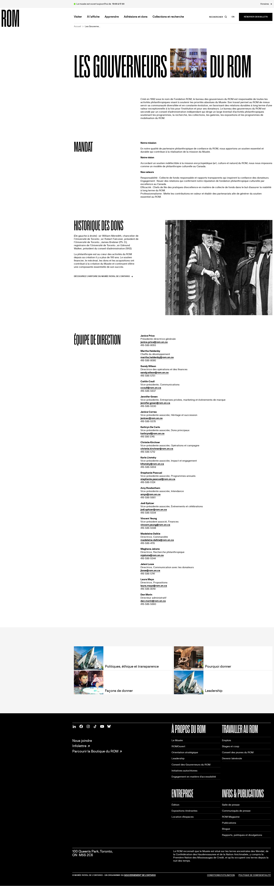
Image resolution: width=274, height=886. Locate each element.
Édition (175, 804)
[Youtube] (102, 726)
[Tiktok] (95, 726)
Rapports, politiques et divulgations (242, 835)
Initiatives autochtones (184, 770)
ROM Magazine (231, 816)
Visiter (78, 16)
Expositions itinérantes (184, 810)
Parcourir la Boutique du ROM (95, 751)
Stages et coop (230, 746)
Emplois (226, 740)
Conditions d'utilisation (221, 875)
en (233, 17)
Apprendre (112, 16)
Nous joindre (82, 741)
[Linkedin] (74, 726)
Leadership (178, 758)
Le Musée (177, 740)
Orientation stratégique (185, 752)
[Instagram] (88, 726)
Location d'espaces (183, 816)
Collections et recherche (168, 16)
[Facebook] (81, 726)
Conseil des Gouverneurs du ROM (191, 764)
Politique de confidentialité (254, 875)
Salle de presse (231, 804)
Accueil (77, 26)
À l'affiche (93, 16)
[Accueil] (17, 18)
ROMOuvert (178, 746)
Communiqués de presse (236, 810)
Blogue (226, 828)
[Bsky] (109, 726)
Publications (229, 822)
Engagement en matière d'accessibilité (194, 776)
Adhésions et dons (135, 16)
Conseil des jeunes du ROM (238, 752)
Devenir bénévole (232, 758)
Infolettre (79, 746)
